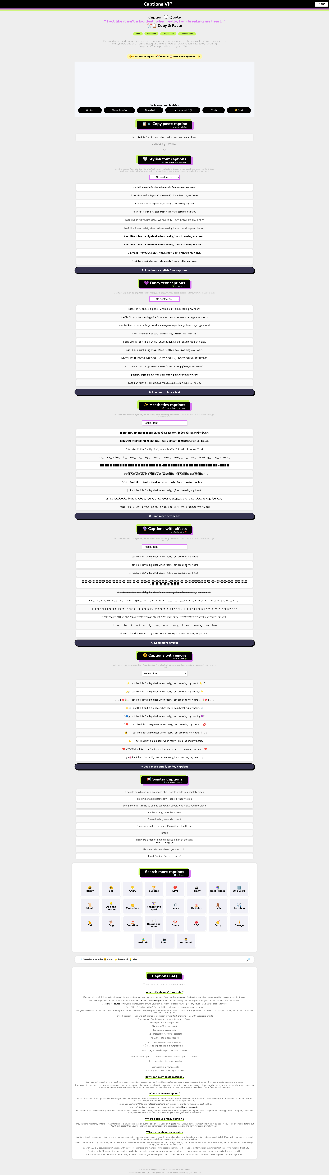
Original (90, 110)
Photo (164, 941)
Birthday (196, 906)
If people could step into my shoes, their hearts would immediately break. (164, 792)
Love (175, 889)
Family (197, 889)
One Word (239, 889)
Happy (90, 889)
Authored (186, 941)
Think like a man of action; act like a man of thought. (164, 839)
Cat (90, 924)
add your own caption (189, 1107)
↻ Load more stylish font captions (164, 270)
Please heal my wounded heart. (165, 819)
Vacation (132, 924)
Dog (111, 924)
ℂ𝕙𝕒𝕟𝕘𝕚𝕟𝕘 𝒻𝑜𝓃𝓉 (119, 110)
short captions (141, 1000)
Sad (111, 889)
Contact (187, 1170)
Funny (175, 924)
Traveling (239, 906)
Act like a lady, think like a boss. (164, 812)
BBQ (196, 924)
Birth (218, 906)
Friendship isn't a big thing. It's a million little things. (164, 826)
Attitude (143, 941)
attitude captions (156, 1000)
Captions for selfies (111, 1004)
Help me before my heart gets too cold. (164, 849)
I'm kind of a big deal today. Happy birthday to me (164, 798)
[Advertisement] (164, 83)
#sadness (151, 34)
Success (154, 889)
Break (164, 833)
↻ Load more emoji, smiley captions (164, 766)
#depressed (168, 34)
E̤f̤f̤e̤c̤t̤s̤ (214, 110)
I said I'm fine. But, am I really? (164, 856)
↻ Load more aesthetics (164, 516)
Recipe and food (154, 924)
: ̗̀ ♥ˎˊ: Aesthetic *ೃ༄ (182, 110)
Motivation (132, 906)
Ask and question (111, 906)
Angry (132, 889)
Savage (239, 924)
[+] (319, 4)
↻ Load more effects (164, 642)
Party (217, 924)
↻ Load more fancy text (164, 392)
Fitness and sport (154, 906)
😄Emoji (239, 110)
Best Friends (217, 889)
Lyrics (175, 906)
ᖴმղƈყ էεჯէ (150, 110)
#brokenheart (187, 34)
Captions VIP (158, 4)
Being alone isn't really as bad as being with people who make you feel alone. (164, 805)
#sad (138, 34)
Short (89, 906)
